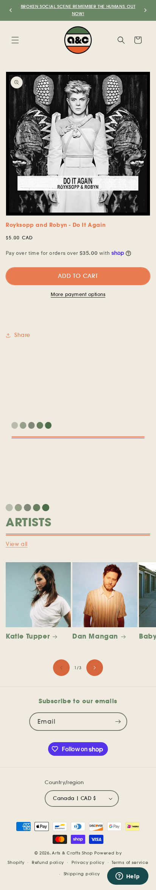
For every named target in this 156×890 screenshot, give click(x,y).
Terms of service (130, 862)
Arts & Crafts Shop (72, 853)
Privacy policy (88, 862)
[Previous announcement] (10, 10)
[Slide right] (94, 667)
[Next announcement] (145, 10)
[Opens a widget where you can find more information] (127, 876)
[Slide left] (61, 667)
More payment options (78, 294)
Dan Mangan (95, 636)
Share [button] (22, 335)
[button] (15, 40)
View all (17, 544)
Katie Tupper (28, 636)
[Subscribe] (118, 721)
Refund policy (48, 862)
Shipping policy (82, 873)
